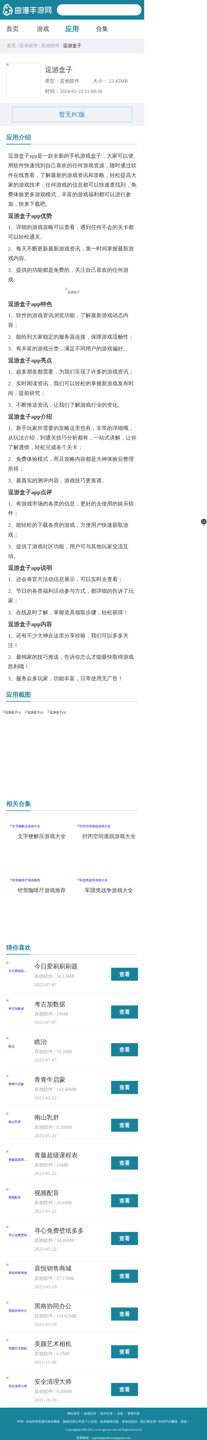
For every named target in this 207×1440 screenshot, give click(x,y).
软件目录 (106, 1413)
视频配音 (46, 1193)
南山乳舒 (46, 1117)
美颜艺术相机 (53, 1344)
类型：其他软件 (62, 81)
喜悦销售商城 (53, 1268)
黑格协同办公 (53, 1306)
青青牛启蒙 (49, 1079)
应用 (72, 29)
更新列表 (133, 1413)
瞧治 (40, 1042)
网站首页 (73, 1413)
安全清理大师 (53, 1381)
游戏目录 (90, 1413)
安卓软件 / (29, 45)
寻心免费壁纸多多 (59, 1230)
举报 (203, 525)
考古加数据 (49, 1004)
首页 (12, 28)
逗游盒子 (59, 70)
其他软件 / (51, 45)
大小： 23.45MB (110, 81)
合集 (102, 28)
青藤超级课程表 (56, 1155)
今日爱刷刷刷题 (56, 966)
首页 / (12, 45)
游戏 (43, 28)
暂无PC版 (72, 114)
